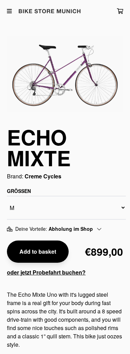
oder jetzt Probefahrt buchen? (46, 272)
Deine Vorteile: (54, 228)
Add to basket (37, 251)
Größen (19, 190)
